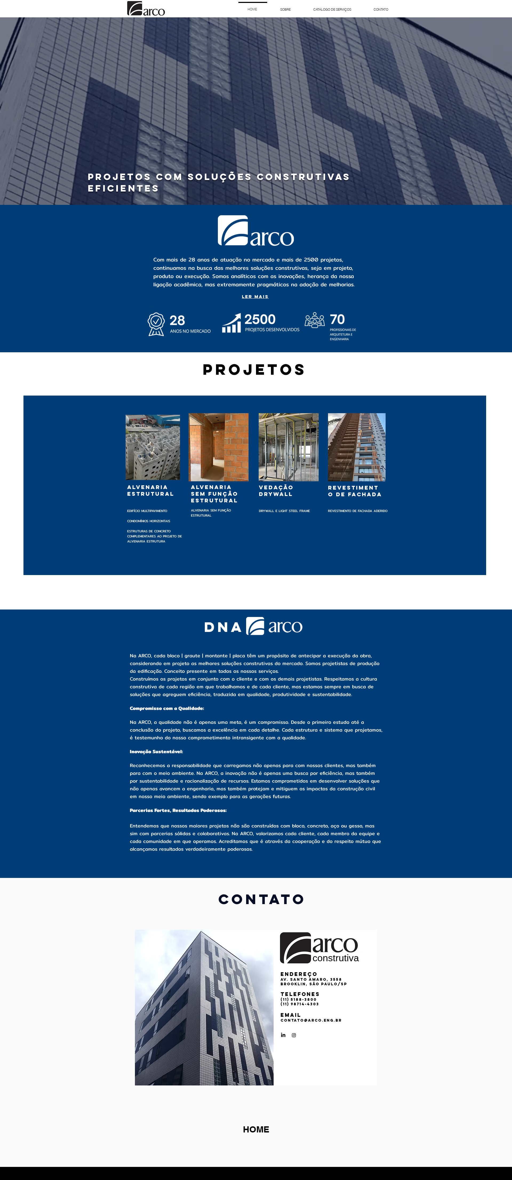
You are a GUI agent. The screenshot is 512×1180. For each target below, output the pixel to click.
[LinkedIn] (283, 1035)
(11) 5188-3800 (299, 999)
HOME (256, 1129)
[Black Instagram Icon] (294, 1035)
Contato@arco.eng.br (311, 1020)
